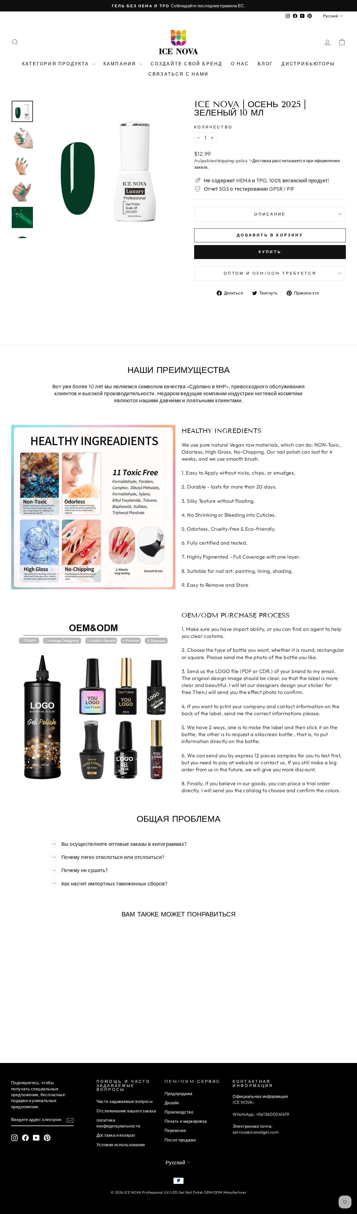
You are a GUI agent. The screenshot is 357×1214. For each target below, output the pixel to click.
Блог (265, 63)
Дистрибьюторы (308, 63)
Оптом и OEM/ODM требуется (270, 273)
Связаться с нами (178, 74)
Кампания (120, 63)
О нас (240, 63)
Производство (179, 1112)
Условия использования (121, 1144)
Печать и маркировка (186, 1121)
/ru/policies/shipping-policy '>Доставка (232, 160)
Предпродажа (178, 1093)
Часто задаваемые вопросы (125, 1101)
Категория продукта (56, 63)
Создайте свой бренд (187, 63)
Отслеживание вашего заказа (126, 1111)
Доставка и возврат (116, 1135)
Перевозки (175, 1130)
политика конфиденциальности (118, 1123)
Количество (213, 127)
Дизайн (172, 1102)
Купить (270, 251)
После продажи (180, 1140)
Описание (270, 214)
